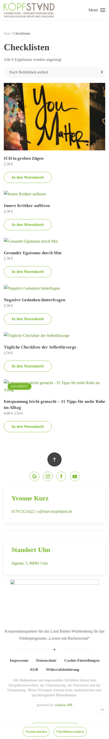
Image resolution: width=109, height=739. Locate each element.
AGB (34, 669)
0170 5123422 (23, 511)
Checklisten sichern (70, 731)
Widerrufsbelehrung (62, 669)
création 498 (63, 705)
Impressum (19, 660)
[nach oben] (102, 709)
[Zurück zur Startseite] (29, 10)
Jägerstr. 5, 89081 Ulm (29, 563)
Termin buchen (36, 731)
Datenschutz (46, 660)
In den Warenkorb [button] (28, 177)
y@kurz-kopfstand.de (55, 511)
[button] (96, 10)
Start (7, 33)
